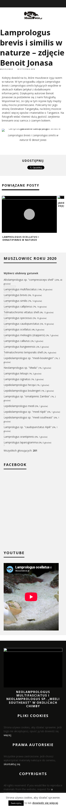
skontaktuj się (12, 764)
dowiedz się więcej (45, 803)
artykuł (27, 89)
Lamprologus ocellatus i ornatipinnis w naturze (20, 238)
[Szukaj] (63, 3)
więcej (7, 735)
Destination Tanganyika (24, 109)
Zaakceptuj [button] (16, 803)
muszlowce (6, 69)
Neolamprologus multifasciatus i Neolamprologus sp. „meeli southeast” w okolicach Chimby (33, 699)
